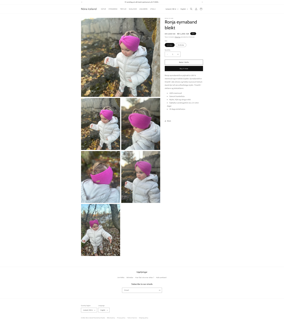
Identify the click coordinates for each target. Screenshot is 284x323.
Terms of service (132, 318)
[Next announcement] (202, 2)
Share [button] (169, 121)
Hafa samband (161, 278)
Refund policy (111, 318)
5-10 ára (181, 45)
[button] (191, 9)
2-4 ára (169, 45)
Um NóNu (120, 278)
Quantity (167, 50)
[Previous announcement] (81, 2)
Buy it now (184, 68)
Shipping (177, 37)
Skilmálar (129, 278)
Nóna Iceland (89, 318)
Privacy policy (121, 318)
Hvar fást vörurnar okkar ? (144, 278)
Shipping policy (143, 318)
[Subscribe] (159, 290)
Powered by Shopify (99, 318)
